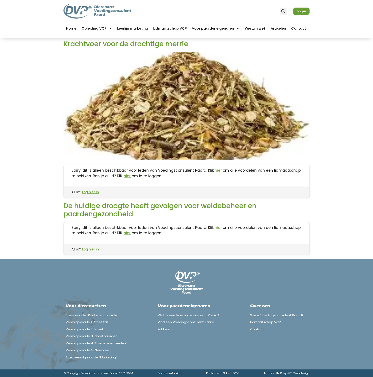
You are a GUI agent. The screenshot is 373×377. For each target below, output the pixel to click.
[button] (283, 11)
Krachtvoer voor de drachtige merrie (125, 44)
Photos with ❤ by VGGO (223, 373)
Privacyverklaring (170, 373)
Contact (298, 28)
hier (218, 170)
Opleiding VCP (94, 28)
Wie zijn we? (255, 28)
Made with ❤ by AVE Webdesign (287, 373)
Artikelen (278, 28)
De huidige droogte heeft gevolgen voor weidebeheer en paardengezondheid (159, 210)
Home (71, 28)
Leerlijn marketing (132, 28)
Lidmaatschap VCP (170, 28)
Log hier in (90, 192)
